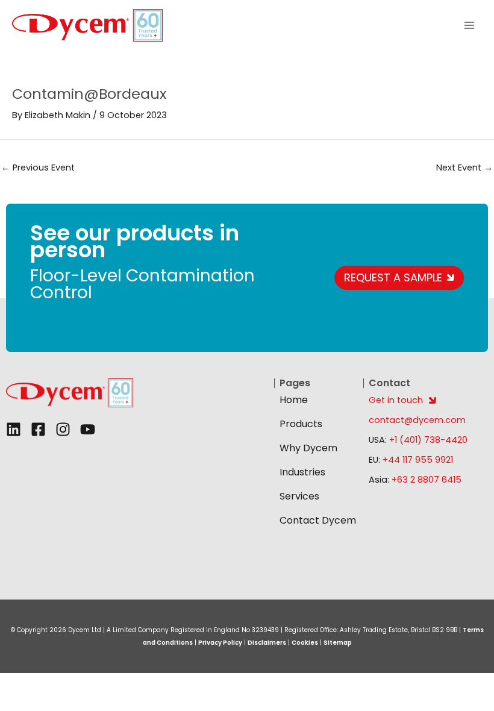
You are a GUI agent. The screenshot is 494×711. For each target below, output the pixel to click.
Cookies (305, 642)
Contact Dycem (318, 520)
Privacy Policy (220, 642)
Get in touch (396, 400)
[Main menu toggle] (469, 25)
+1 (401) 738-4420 (427, 440)
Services (299, 496)
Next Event (464, 167)
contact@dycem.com (417, 420)
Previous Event (38, 167)
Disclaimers (267, 642)
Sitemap (338, 642)
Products (301, 424)
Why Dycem (308, 448)
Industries (302, 472)
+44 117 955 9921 (418, 460)
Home (294, 400)
